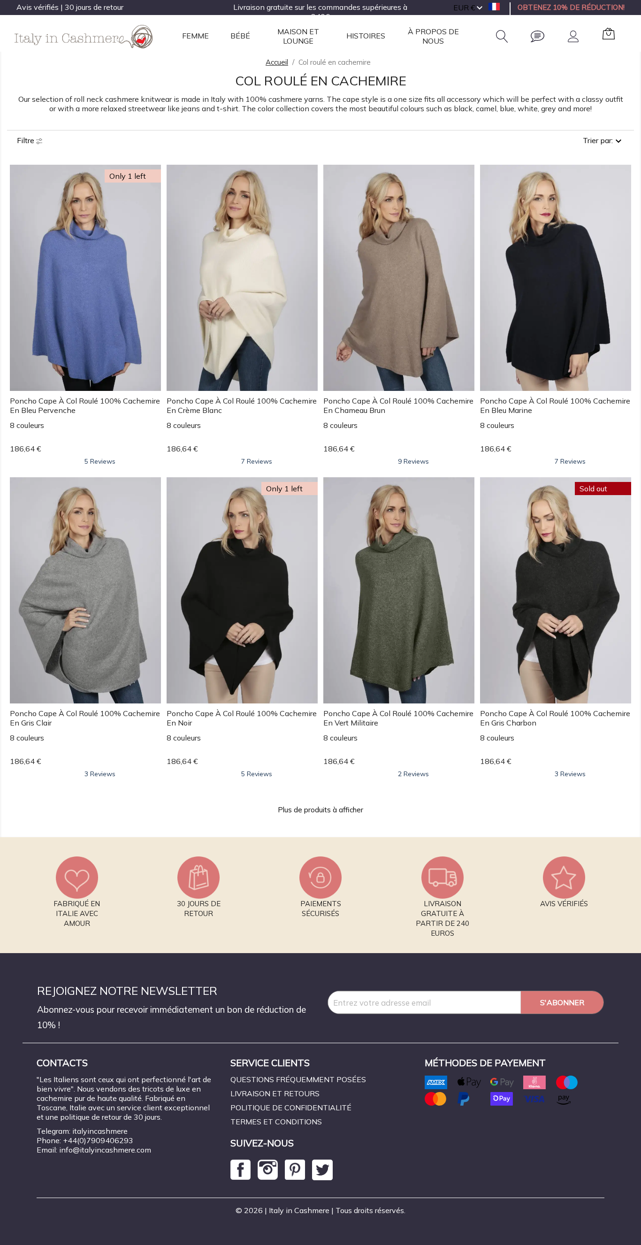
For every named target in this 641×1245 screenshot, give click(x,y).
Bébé (240, 35)
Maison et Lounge (298, 36)
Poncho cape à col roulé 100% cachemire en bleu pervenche (85, 405)
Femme (195, 35)
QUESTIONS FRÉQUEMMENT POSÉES (298, 1079)
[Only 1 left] (85, 277)
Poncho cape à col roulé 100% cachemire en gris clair (85, 718)
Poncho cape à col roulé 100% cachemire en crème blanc (242, 405)
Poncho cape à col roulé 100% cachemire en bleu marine (555, 405)
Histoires (365, 35)
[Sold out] (555, 589)
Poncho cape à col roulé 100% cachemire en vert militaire (398, 718)
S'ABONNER (562, 1002)
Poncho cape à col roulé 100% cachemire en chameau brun (398, 405)
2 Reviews (413, 774)
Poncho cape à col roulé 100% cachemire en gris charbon (555, 718)
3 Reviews (99, 774)
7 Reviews (256, 461)
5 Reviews (99, 461)
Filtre (26, 140)
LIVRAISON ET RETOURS (275, 1093)
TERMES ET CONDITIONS (276, 1121)
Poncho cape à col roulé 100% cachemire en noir (242, 718)
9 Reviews (413, 461)
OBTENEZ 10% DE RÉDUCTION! (571, 7)
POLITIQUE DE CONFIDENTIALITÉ (290, 1107)
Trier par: (598, 140)
